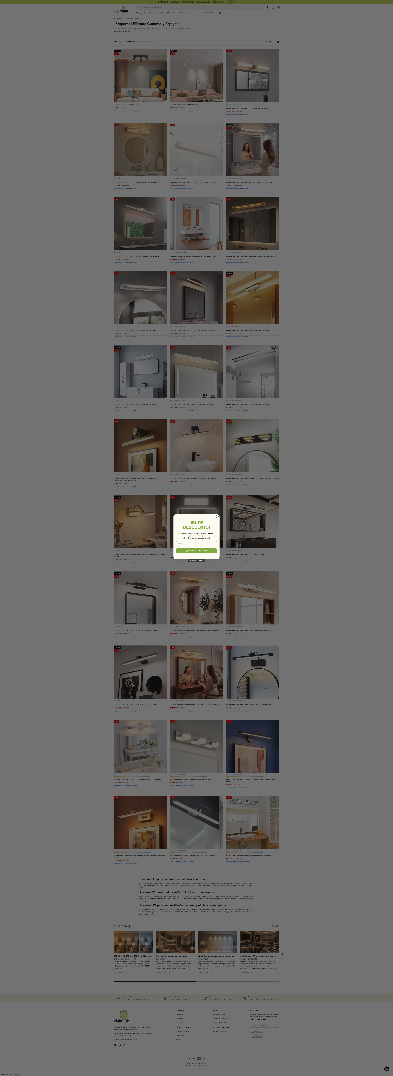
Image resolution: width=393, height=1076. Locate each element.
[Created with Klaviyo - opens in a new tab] (196, 560)
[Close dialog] (217, 516)
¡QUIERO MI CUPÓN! (196, 551)
